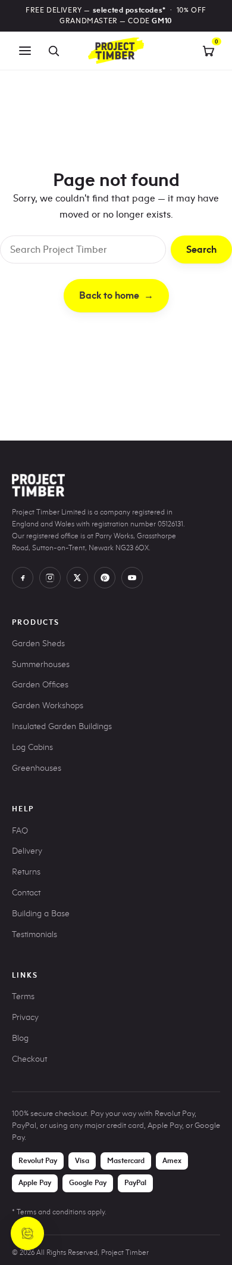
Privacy (25, 1017)
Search (201, 249)
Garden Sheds (38, 643)
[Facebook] (22, 577)
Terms (23, 996)
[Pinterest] (104, 577)
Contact (26, 893)
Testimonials (34, 934)
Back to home (116, 295)
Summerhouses (41, 664)
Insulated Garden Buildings (62, 726)
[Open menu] (25, 51)
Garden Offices (40, 685)
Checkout (29, 1059)
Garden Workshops (47, 705)
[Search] (53, 51)
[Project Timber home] (116, 51)
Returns (26, 872)
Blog (20, 1038)
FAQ (20, 831)
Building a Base (41, 914)
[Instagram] (50, 577)
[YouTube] (132, 577)
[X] (77, 577)
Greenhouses (36, 768)
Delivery (27, 851)
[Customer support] (27, 1233)
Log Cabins (32, 747)
